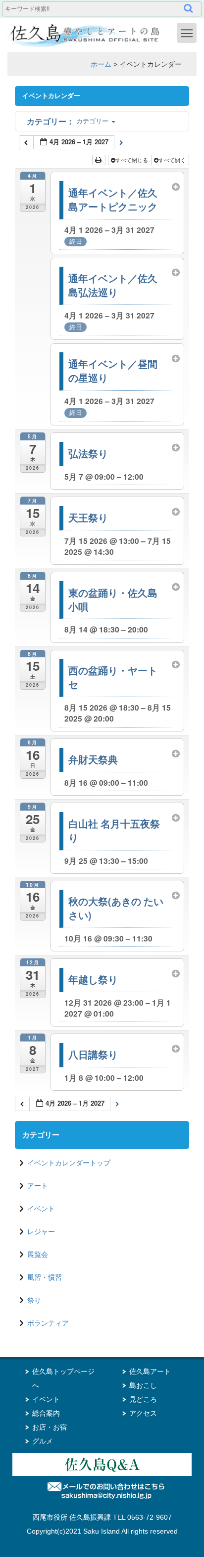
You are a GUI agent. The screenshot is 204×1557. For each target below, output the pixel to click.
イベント (41, 1209)
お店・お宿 (49, 1427)
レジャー (41, 1232)
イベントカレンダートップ (68, 1163)
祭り (34, 1300)
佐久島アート (150, 1371)
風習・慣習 (44, 1277)
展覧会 (37, 1254)
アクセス (143, 1413)
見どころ (143, 1399)
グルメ (42, 1441)
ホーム (101, 64)
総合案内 (46, 1413)
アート (37, 1186)
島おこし (143, 1385)
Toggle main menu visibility (187, 33)
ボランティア (48, 1323)
